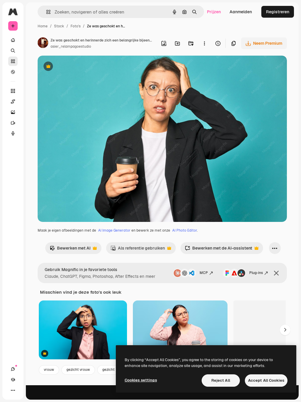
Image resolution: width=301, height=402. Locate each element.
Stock (59, 26)
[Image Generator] (13, 112)
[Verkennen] (13, 72)
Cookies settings (141, 380)
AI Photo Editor (184, 230)
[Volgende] (285, 329)
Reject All (220, 380)
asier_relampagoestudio (71, 46)
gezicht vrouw (78, 369)
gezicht (108, 369)
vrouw (49, 369)
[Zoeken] (13, 50)
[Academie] (13, 379)
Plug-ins (256, 272)
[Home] (13, 40)
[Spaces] (13, 101)
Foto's (76, 26)
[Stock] (13, 61)
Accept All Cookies (266, 380)
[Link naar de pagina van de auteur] (43, 43)
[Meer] (13, 390)
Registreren (277, 11)
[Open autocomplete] (46, 12)
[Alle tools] (13, 91)
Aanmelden (241, 11)
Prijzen (214, 11)
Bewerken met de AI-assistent (218, 249)
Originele (76, 67)
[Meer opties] (204, 43)
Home (43, 26)
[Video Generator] (13, 122)
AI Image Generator (114, 230)
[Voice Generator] (13, 133)
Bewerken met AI (70, 249)
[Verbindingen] (13, 369)
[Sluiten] (276, 273)
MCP (204, 272)
